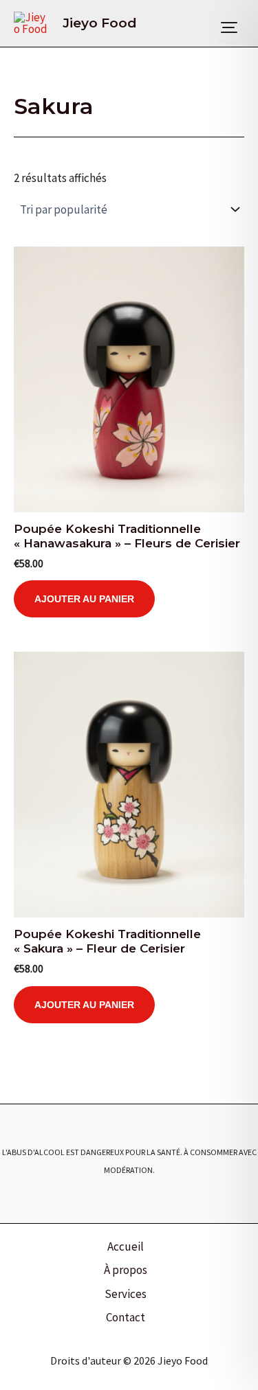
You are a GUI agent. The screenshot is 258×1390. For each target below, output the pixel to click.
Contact (125, 1317)
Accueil (125, 1246)
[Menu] (229, 27)
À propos (125, 1269)
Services (126, 1293)
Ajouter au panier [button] (84, 598)
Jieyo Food (100, 23)
